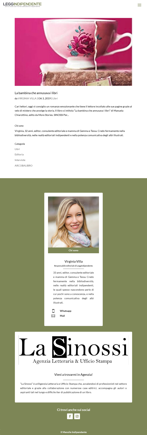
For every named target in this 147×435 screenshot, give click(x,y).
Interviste (20, 159)
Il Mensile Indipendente (74, 432)
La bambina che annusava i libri (36, 93)
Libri (55, 98)
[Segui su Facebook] (70, 416)
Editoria (19, 154)
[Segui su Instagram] (77, 416)
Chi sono (73, 250)
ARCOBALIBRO (23, 165)
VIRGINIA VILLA (27, 98)
